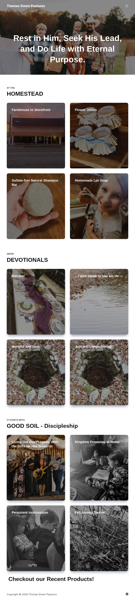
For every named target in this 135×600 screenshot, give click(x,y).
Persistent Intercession (30, 512)
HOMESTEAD (25, 93)
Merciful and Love (26, 346)
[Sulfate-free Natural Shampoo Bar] (36, 206)
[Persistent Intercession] (36, 538)
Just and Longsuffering (93, 346)
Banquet (18, 276)
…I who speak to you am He (97, 276)
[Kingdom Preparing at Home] (99, 468)
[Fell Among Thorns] (99, 538)
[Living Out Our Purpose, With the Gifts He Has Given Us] (36, 468)
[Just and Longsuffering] (99, 372)
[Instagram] (127, 594)
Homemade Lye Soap (91, 180)
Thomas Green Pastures (26, 6)
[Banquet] (36, 302)
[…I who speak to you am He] (99, 302)
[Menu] (126, 5)
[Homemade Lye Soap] (99, 206)
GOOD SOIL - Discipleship (42, 426)
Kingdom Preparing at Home (97, 442)
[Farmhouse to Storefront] (36, 135)
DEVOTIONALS (27, 260)
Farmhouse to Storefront (31, 110)
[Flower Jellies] (99, 135)
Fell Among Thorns (90, 512)
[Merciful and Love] (36, 372)
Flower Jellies (86, 110)
